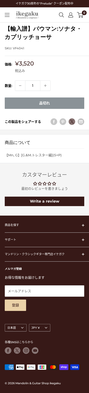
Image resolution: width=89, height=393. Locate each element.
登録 (15, 305)
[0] (80, 15)
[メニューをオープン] (7, 15)
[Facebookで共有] (54, 121)
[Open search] (61, 15)
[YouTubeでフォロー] (35, 350)
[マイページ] (70, 15)
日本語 (11, 327)
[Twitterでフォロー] (17, 350)
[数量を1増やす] (45, 86)
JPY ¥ (36, 327)
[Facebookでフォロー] (8, 350)
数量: (8, 85)
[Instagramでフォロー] (26, 350)
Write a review (44, 201)
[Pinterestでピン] (63, 121)
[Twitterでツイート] (72, 121)
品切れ (44, 103)
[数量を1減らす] (20, 86)
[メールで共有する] (81, 121)
